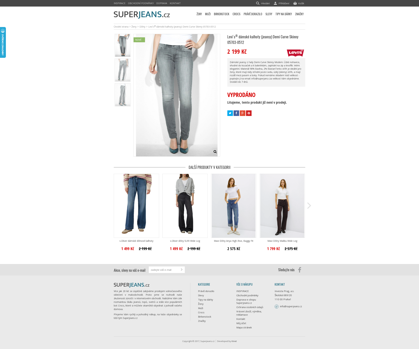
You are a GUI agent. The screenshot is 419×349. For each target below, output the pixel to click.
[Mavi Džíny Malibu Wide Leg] (282, 206)
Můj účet (241, 323)
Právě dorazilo (206, 291)
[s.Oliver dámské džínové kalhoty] (136, 206)
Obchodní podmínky (141, 3)
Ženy (201, 303)
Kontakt (175, 3)
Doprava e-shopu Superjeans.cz (246, 301)
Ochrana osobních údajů (249, 307)
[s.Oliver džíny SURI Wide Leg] (185, 206)
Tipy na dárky (205, 299)
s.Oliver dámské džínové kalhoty (136, 240)
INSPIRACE (119, 3)
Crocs (201, 312)
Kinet (234, 341)
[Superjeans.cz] (142, 14)
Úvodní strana (121, 26)
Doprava (161, 3)
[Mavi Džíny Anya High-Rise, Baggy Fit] (233, 206)
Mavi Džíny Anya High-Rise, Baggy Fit (233, 240)
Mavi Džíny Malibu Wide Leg (282, 240)
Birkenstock (204, 316)
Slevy (201, 295)
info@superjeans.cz (291, 306)
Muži (200, 308)
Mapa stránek (244, 327)
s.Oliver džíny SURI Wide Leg (185, 240)
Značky (202, 320)
